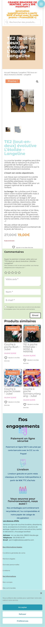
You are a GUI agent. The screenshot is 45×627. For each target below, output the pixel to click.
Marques (14, 72)
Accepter (22, 607)
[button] (41, 593)
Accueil (7, 72)
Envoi (35, 315)
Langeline (22, 72)
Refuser (22, 614)
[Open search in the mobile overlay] (22, 22)
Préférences (22, 621)
